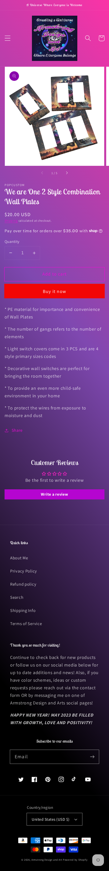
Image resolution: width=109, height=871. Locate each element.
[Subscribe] (92, 756)
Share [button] (17, 430)
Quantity (12, 241)
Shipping (11, 220)
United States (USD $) (50, 819)
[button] (7, 38)
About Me (19, 558)
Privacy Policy (23, 571)
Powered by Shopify (75, 859)
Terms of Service (26, 623)
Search (16, 597)
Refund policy (23, 584)
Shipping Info (22, 610)
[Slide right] (66, 173)
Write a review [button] (54, 494)
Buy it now (54, 291)
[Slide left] (42, 173)
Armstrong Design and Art (46, 859)
